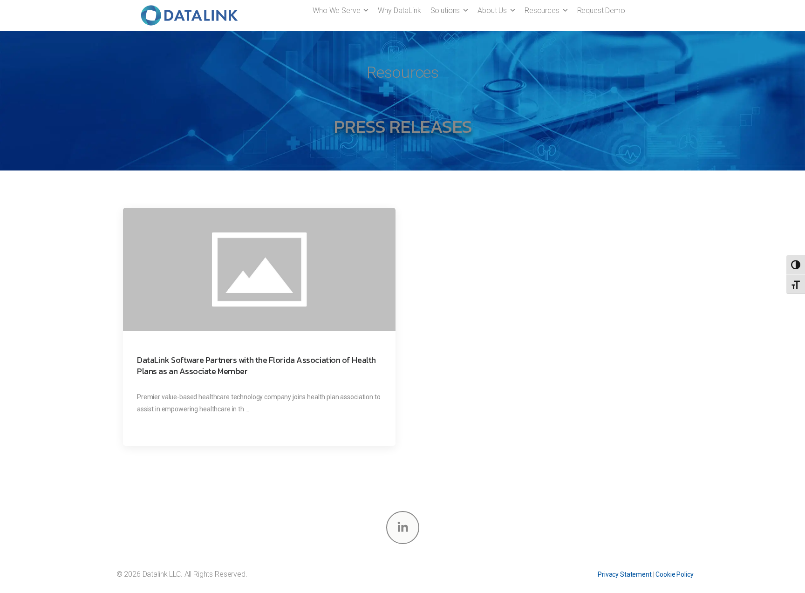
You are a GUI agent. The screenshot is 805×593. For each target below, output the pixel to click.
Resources (542, 10)
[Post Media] (259, 269)
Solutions (445, 10)
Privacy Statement (625, 574)
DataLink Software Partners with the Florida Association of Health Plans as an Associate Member (256, 365)
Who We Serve (336, 10)
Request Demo (601, 10)
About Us (492, 10)
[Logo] (189, 15)
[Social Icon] (402, 527)
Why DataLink (399, 10)
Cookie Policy (674, 574)
